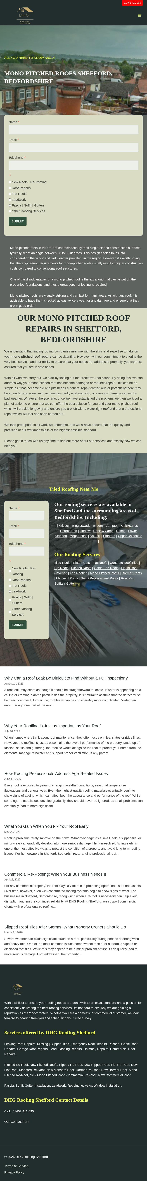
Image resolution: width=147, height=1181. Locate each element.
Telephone (17, 157)
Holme (120, 531)
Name (14, 122)
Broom (98, 525)
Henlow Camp (103, 531)
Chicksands (129, 525)
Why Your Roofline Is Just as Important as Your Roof (52, 726)
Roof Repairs (21, 188)
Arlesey (64, 525)
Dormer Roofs (132, 573)
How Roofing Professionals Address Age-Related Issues (56, 773)
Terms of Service (16, 1166)
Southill (95, 536)
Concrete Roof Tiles (124, 563)
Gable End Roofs (106, 568)
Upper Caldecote (130, 536)
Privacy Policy (14, 1172)
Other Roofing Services (28, 211)
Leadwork (19, 199)
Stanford (109, 536)
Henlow (85, 531)
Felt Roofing (78, 573)
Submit (17, 221)
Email (14, 140)
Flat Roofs (19, 194)
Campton (111, 525)
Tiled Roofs (62, 563)
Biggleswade (81, 525)
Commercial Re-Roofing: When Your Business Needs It (55, 874)
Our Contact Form (17, 1122)
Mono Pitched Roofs (105, 573)
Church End (68, 531)
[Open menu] (139, 15)
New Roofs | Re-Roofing (29, 182)
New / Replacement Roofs (99, 578)
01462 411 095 (132, 2)
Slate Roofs (81, 563)
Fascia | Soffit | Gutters (28, 205)
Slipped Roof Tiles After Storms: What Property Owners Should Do (65, 927)
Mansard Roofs (67, 578)
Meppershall (78, 536)
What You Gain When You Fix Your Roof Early (46, 826)
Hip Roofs (61, 568)
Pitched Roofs (81, 568)
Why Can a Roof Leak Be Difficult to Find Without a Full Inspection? (66, 678)
